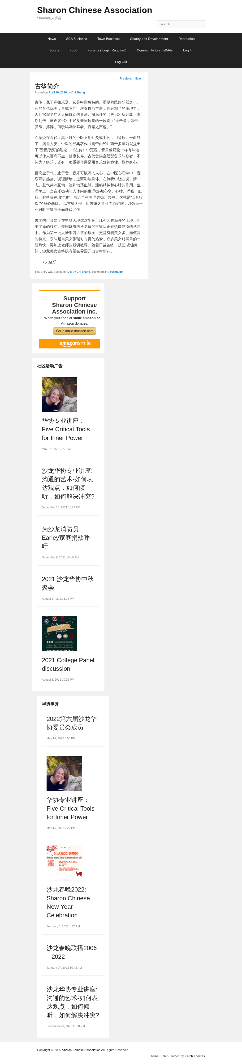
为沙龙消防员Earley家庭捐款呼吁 (66, 538)
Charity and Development (149, 39)
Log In (188, 50)
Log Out (121, 62)
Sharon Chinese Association (94, 10)
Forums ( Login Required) (107, 50)
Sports (54, 50)
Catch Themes (195, 1056)
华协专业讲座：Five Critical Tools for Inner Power (66, 429)
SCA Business (76, 39)
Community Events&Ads (155, 50)
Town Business (108, 39)
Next (140, 78)
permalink (116, 271)
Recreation (186, 39)
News (52, 39)
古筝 (69, 271)
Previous (124, 78)
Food (73, 50)
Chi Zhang (78, 92)
